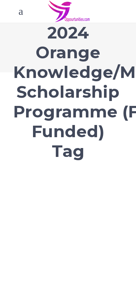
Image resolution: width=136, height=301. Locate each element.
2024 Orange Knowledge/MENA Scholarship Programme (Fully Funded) (53, 189)
